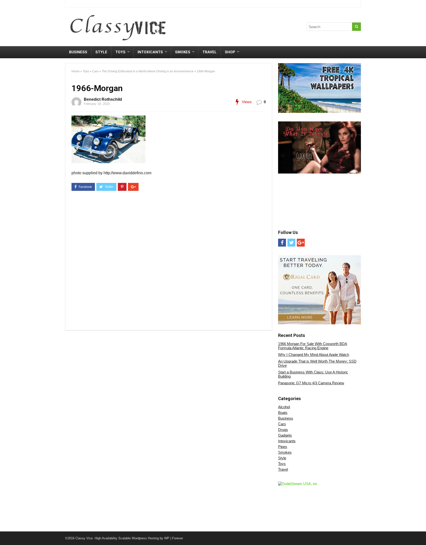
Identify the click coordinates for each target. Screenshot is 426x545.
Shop (230, 52)
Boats (282, 412)
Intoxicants (150, 52)
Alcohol (284, 407)
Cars (95, 71)
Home (75, 71)
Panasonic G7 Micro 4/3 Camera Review (311, 383)
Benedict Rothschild (103, 99)
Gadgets (285, 435)
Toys (120, 52)
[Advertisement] (269, 28)
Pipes (282, 447)
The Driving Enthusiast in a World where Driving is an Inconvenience (148, 71)
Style (101, 52)
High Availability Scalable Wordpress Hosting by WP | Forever (139, 538)
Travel (209, 52)
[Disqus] (168, 261)
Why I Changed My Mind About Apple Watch (313, 354)
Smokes (182, 52)
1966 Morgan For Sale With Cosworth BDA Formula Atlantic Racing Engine (312, 346)
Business (78, 52)
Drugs (283, 430)
